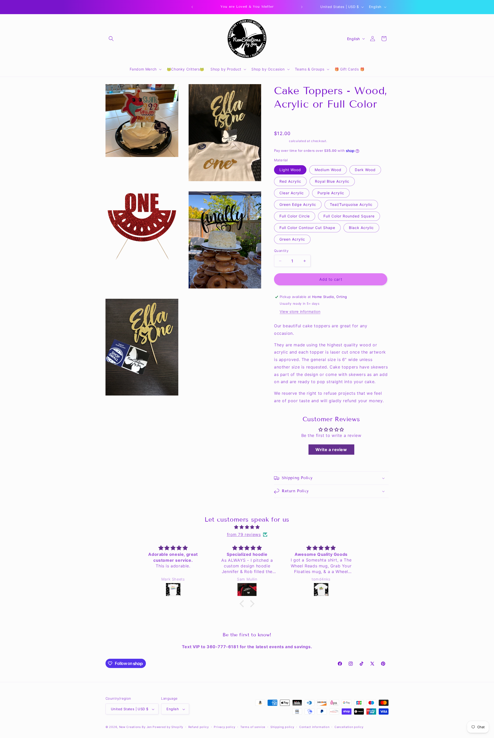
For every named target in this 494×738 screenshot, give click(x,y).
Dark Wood (365, 170)
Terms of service (252, 727)
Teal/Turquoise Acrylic (351, 204)
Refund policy (198, 727)
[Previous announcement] (192, 7)
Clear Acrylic (291, 193)
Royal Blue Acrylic (332, 181)
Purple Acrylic (330, 193)
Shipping (281, 141)
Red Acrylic (290, 181)
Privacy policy (224, 727)
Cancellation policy (348, 727)
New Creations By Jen (135, 727)
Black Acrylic (361, 227)
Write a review (331, 449)
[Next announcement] (301, 7)
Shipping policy (282, 727)
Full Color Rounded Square (349, 216)
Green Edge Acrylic (297, 204)
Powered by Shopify (168, 727)
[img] (247, 527)
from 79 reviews (244, 534)
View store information (300, 311)
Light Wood (290, 170)
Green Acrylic (292, 239)
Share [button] (284, 120)
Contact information (314, 727)
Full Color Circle (294, 216)
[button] (111, 38)
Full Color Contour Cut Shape (307, 227)
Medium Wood (328, 170)
